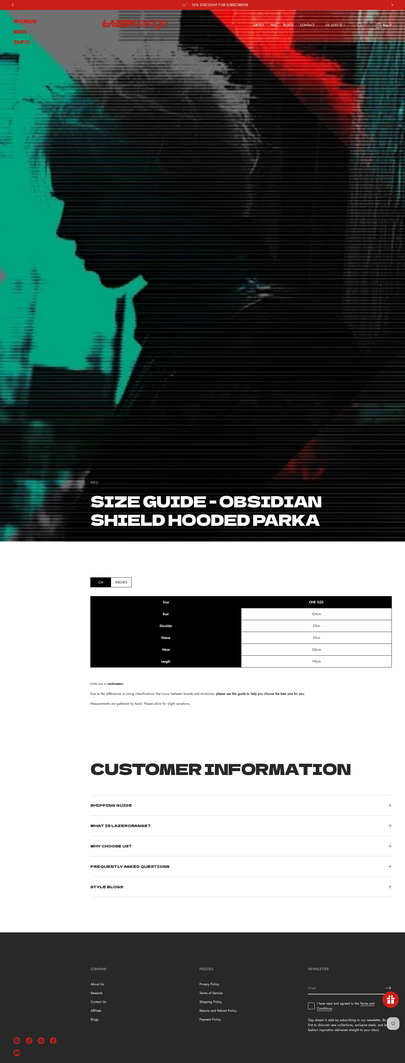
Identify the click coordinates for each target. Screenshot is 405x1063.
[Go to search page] (360, 25)
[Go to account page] (369, 26)
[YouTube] (17, 1053)
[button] (360, 25)
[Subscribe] (388, 988)
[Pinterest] (41, 1041)
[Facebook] (53, 1041)
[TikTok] (29, 1041)
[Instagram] (17, 1041)
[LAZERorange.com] (135, 25)
